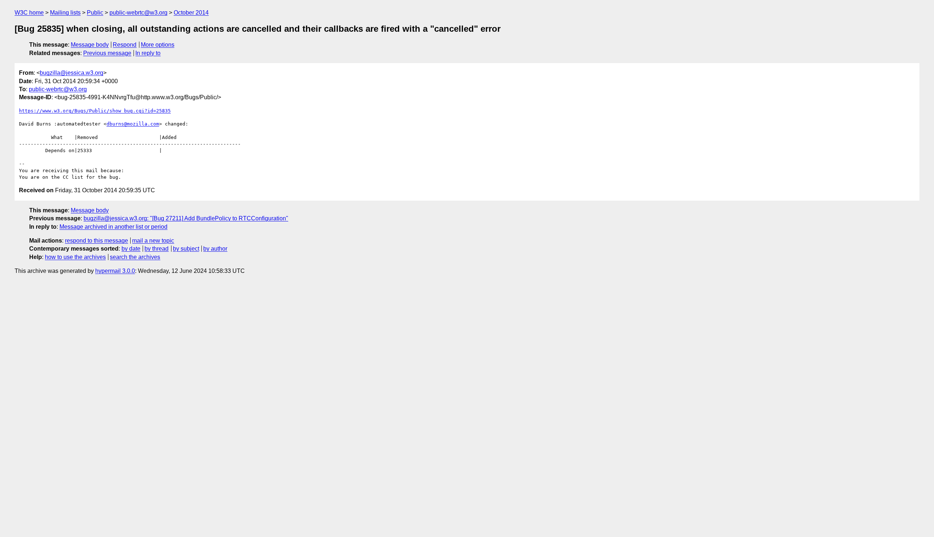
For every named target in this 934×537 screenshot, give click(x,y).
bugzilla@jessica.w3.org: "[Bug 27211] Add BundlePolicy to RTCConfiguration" (186, 218)
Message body (90, 45)
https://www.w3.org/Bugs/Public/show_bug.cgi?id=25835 (95, 110)
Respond (124, 45)
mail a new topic (153, 240)
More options (157, 45)
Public (95, 12)
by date (130, 249)
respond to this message (96, 240)
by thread (156, 249)
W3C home (29, 12)
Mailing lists (65, 12)
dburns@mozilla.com (133, 124)
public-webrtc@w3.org (138, 12)
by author (215, 249)
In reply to (148, 53)
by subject (186, 249)
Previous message (107, 53)
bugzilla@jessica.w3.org (71, 73)
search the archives (135, 257)
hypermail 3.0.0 (115, 271)
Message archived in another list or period (113, 227)
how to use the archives (75, 257)
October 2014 (191, 12)
